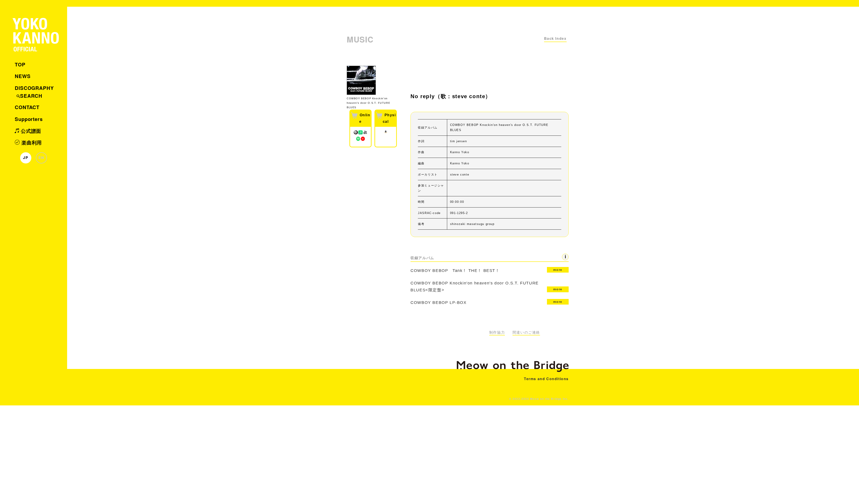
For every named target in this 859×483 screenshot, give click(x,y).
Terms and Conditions (546, 378)
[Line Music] (360, 133)
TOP (20, 64)
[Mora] (365, 133)
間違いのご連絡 (526, 332)
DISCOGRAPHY (34, 87)
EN (41, 157)
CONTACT (27, 107)
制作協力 (497, 332)
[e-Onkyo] (356, 133)
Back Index (555, 38)
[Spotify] (358, 140)
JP (25, 157)
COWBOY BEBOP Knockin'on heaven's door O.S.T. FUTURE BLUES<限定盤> (486, 286)
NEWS (23, 76)
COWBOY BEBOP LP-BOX (486, 302)
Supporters (29, 119)
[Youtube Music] (363, 140)
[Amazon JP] (386, 133)
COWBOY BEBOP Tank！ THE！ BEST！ (486, 270)
